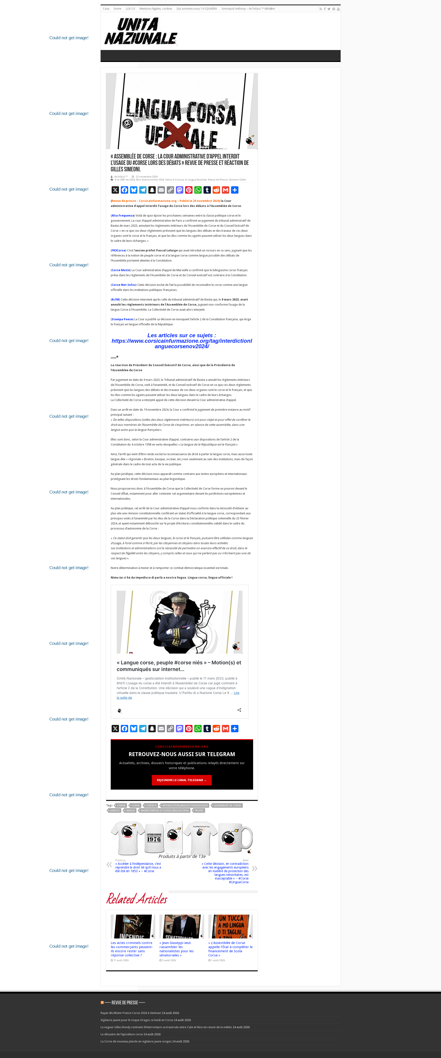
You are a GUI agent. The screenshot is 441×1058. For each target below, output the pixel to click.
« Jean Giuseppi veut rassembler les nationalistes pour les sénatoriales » (176, 949)
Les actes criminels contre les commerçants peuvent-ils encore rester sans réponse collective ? (132, 949)
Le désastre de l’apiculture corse (122, 1034)
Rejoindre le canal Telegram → (182, 780)
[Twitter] (329, 9)
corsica (151, 805)
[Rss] (320, 9)
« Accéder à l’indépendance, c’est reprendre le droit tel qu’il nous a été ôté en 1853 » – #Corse (138, 866)
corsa (121, 805)
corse (136, 805)
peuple (199, 810)
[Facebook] (324, 9)
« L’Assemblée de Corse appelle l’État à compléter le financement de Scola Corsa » (230, 949)
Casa (106, 8)
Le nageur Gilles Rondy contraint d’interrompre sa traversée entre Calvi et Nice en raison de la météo (166, 1027)
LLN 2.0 (130, 8)
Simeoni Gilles (237, 179)
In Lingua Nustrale (196, 179)
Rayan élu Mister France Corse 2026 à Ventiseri (131, 1013)
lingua (130, 810)
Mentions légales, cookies (156, 8)
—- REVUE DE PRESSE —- (125, 1003)
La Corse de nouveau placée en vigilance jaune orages (136, 1041)
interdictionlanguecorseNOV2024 (185, 805)
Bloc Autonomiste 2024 (150, 179)
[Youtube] (338, 9)
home (117, 8)
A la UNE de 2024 (125, 179)
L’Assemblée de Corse (227, 805)
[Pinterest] (334, 9)
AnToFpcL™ (121, 176)
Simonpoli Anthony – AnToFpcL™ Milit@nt (248, 8)
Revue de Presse (217, 179)
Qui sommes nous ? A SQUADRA (197, 8)
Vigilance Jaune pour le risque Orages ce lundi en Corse (137, 1020)
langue (115, 810)
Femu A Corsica (174, 179)
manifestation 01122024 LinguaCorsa (165, 810)
